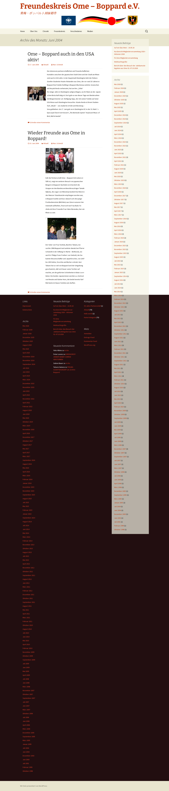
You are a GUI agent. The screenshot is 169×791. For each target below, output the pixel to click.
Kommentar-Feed (90, 341)
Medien (90, 31)
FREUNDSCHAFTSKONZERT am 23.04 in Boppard (64, 369)
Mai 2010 (117, 399)
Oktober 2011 (119, 357)
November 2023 (120, 146)
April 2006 (117, 483)
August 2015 (118, 257)
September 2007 (120, 456)
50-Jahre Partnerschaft (92, 306)
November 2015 (120, 249)
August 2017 (118, 203)
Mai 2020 (117, 176)
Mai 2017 (117, 207)
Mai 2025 (117, 107)
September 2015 (120, 253)
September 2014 (120, 276)
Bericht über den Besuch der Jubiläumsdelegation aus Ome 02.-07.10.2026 (64, 331)
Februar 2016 (119, 238)
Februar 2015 (119, 268)
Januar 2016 (118, 242)
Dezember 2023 (120, 142)
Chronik (46, 31)
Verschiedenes (76, 31)
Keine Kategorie (90, 317)
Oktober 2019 (119, 180)
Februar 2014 (119, 299)
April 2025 (117, 111)
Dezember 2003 (120, 514)
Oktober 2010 (119, 384)
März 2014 (118, 295)
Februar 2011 (119, 380)
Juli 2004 (117, 506)
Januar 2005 (118, 503)
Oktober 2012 (119, 330)
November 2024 (120, 119)
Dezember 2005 (120, 491)
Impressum (27, 306)
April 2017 (117, 211)
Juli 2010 (117, 391)
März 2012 (118, 345)
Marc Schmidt (58, 65)
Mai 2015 (117, 265)
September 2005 (120, 495)
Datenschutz (27, 310)
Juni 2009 (117, 426)
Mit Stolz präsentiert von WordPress (33, 786)
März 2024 (118, 138)
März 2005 (118, 499)
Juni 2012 (117, 341)
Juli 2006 (117, 476)
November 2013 (120, 303)
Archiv (66, 350)
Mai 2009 (117, 430)
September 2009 (120, 418)
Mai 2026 (117, 84)
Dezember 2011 (120, 353)
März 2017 (118, 215)
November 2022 (120, 157)
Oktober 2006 (119, 472)
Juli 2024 (117, 126)
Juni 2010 (117, 395)
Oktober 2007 (119, 453)
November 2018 (120, 188)
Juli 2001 (117, 522)
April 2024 (117, 134)
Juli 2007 (117, 460)
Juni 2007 (117, 464)
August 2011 (118, 364)
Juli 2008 (117, 437)
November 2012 (120, 326)
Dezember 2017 (120, 196)
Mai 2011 (117, 368)
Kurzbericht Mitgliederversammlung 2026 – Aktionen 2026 (63, 312)
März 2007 (118, 468)
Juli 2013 (117, 314)
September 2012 (120, 334)
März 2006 (118, 487)
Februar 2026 (119, 88)
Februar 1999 (119, 526)
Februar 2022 (119, 165)
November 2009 (120, 410)
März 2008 (118, 445)
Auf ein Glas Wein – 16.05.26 (124, 48)
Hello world (88, 313)
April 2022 (117, 161)
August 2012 (118, 338)
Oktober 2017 (119, 199)
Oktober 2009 (119, 414)
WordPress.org (89, 345)
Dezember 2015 (120, 245)
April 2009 (117, 433)
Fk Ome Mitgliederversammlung (126, 58)
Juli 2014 (117, 284)
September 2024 (120, 123)
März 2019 (118, 184)
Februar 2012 (119, 349)
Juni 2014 (117, 288)
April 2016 (117, 230)
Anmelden (87, 333)
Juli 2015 (117, 261)
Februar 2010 (119, 407)
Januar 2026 (118, 92)
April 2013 (117, 322)
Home (22, 31)
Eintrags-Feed (89, 337)
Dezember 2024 (120, 115)
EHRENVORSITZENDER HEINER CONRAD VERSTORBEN (64, 357)
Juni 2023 (117, 149)
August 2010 (118, 387)
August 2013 (118, 311)
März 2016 (118, 234)
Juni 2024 (117, 130)
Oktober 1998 (119, 529)
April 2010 (117, 403)
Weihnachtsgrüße (120, 62)
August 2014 (118, 280)
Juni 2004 (117, 510)
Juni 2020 (117, 172)
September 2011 (120, 361)
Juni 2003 (117, 518)
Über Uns (33, 31)
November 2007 (120, 449)
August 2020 (118, 169)
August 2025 (118, 103)
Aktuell (45, 65)
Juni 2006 (117, 480)
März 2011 (118, 376)
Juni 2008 (117, 441)
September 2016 (120, 219)
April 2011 (117, 372)
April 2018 (117, 192)
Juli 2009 (117, 422)
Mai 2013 (117, 318)
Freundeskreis (59, 31)
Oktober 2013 (119, 307)
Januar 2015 (118, 272)
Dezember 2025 (120, 96)
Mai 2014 (117, 291)
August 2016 (118, 222)
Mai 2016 (117, 226)
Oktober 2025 (119, 100)
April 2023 (117, 153)
